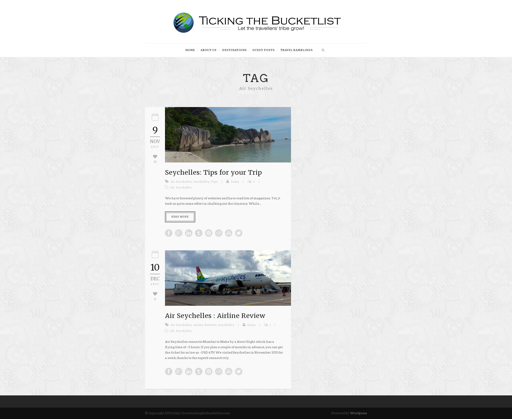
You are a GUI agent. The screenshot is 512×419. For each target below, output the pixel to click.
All (172, 187)
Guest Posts (263, 50)
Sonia (235, 181)
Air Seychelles (181, 181)
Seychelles (201, 181)
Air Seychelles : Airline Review (215, 316)
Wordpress (358, 413)
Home (190, 50)
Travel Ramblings (296, 50)
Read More (180, 216)
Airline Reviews (205, 325)
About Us (209, 50)
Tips (214, 181)
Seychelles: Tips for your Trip (213, 172)
